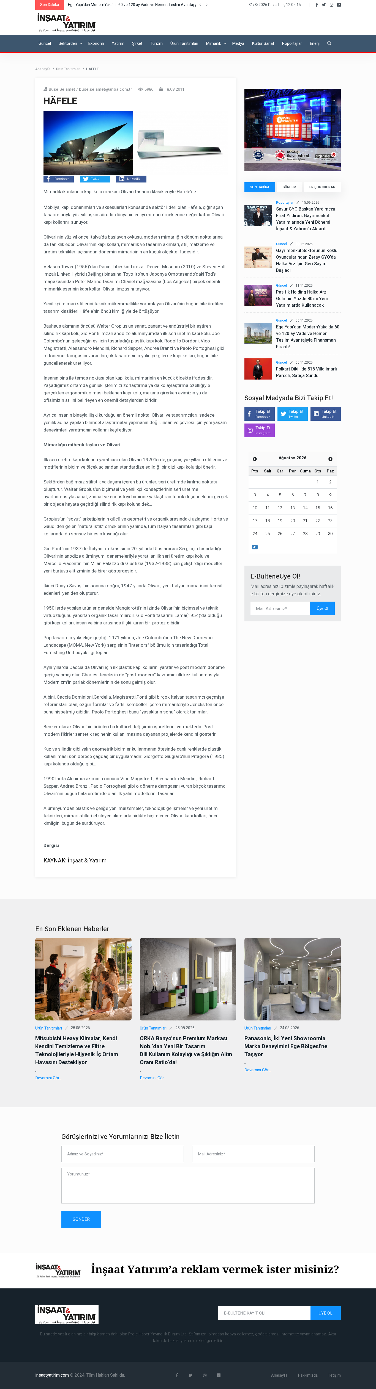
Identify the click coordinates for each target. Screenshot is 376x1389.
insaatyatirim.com (52, 1375)
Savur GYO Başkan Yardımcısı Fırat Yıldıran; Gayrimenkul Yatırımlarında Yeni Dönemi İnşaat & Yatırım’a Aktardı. (305, 219)
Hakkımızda (308, 1375)
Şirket (137, 43)
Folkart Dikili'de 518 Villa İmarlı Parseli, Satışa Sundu (306, 372)
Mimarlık (213, 43)
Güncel (45, 43)
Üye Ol (322, 608)
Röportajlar (292, 43)
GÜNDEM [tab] (289, 187)
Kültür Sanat (263, 43)
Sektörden (68, 43)
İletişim (334, 1375)
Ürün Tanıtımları (184, 43)
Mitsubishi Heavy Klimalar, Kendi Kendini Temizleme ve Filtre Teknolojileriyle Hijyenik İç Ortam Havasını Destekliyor (76, 1050)
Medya (238, 43)
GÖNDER (81, 1219)
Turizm (156, 43)
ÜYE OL (326, 1313)
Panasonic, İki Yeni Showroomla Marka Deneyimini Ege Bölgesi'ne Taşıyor (285, 1046)
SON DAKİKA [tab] (259, 187)
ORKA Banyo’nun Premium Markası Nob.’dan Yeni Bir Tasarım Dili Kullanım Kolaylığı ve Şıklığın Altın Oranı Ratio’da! (186, 1050)
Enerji (315, 43)
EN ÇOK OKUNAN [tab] (322, 187)
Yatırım (118, 43)
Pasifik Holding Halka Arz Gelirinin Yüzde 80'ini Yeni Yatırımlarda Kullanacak (302, 299)
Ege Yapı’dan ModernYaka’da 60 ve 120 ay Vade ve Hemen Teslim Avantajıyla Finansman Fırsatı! (307, 337)
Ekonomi (96, 43)
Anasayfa (42, 68)
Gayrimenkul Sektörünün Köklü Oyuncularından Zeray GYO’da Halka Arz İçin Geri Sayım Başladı (306, 260)
